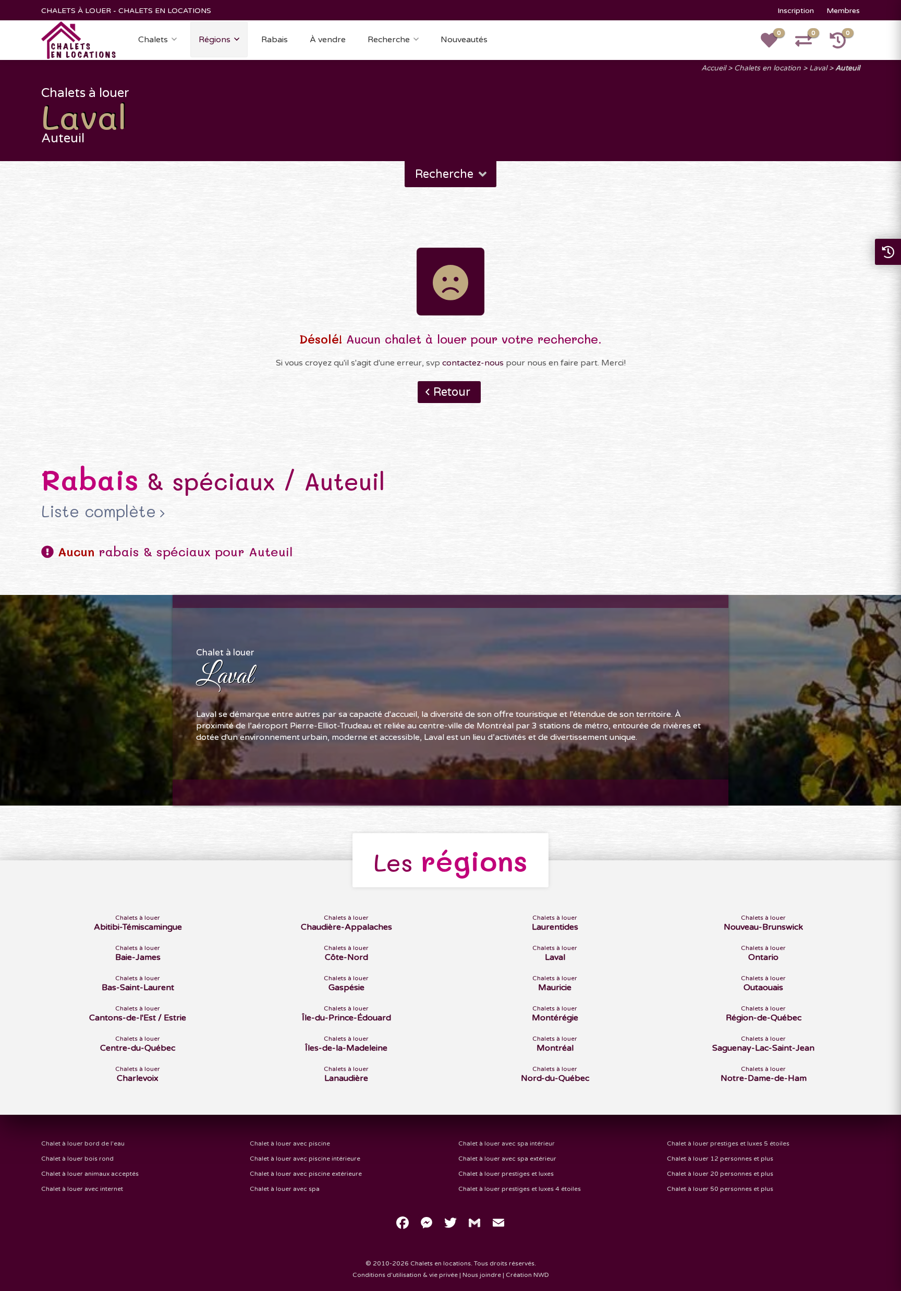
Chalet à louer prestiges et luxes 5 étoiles (728, 1143)
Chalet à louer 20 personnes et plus (720, 1173)
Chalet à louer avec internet (82, 1188)
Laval (818, 68)
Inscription (795, 10)
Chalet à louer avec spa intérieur (506, 1143)
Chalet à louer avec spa (285, 1188)
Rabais (274, 39)
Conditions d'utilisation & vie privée (405, 1274)
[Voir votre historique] (843, 44)
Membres (843, 10)
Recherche (389, 39)
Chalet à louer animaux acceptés (90, 1173)
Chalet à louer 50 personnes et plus (720, 1188)
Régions (214, 39)
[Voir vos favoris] (775, 44)
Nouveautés (464, 39)
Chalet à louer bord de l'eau (83, 1143)
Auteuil (847, 68)
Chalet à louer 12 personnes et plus (720, 1158)
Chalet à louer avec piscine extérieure (306, 1173)
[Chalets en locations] (79, 39)
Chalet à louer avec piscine (290, 1143)
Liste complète (98, 511)
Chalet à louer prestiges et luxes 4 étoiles (519, 1188)
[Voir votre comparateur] (809, 44)
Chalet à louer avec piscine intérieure (305, 1158)
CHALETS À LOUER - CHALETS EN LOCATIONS (126, 10)
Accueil (713, 68)
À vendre (328, 39)
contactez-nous (473, 363)
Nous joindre (481, 1274)
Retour (451, 392)
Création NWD (527, 1274)
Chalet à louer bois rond (77, 1158)
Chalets (153, 39)
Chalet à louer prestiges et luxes (506, 1173)
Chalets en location (767, 68)
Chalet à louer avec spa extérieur (507, 1158)
